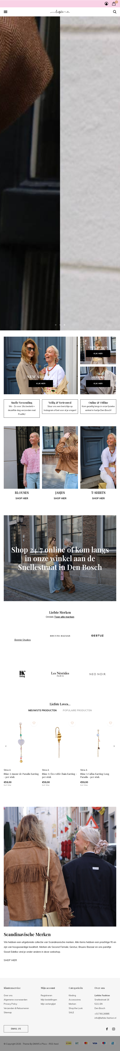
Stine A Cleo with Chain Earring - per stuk (59, 1024)
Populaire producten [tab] (77, 958)
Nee (98, 1042)
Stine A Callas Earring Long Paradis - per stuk (94, 1024)
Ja (85, 1042)
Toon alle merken (64, 865)
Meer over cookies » (61, 1047)
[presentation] (6, 994)
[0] (114, 3)
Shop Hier (98, 746)
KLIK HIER (40, 632)
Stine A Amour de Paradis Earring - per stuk (21, 1024)
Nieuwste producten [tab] (42, 958)
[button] (6, 11)
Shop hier (21, 746)
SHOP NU (60, 543)
